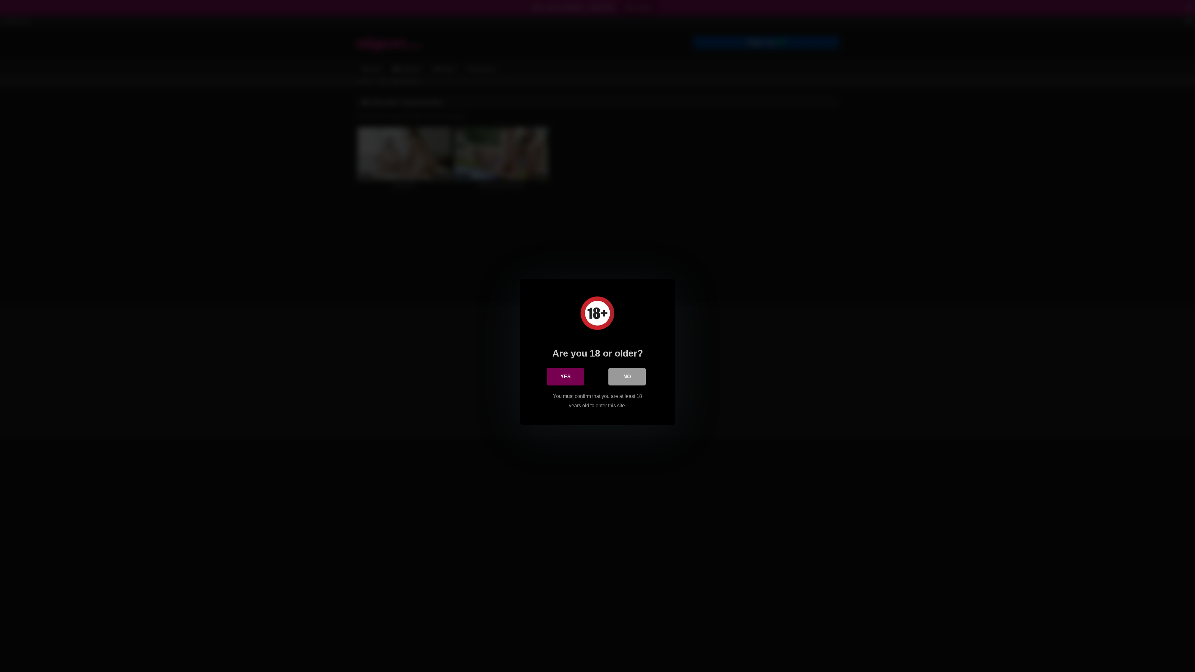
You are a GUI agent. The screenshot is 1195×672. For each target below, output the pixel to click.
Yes (565, 376)
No (627, 376)
